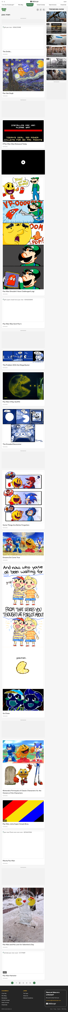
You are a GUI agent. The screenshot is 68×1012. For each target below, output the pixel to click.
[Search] (4, 2)
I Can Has (4, 993)
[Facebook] (41, 10)
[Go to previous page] (12, 983)
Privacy (55, 1008)
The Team (25, 993)
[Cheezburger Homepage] (34, 1)
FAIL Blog (4, 995)
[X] (44, 10)
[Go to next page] (34, 983)
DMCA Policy (64, 1008)
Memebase (4, 998)
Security (58, 1008)
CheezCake (4, 1004)
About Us (25, 995)
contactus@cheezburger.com (53, 1000)
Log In (65, 1)
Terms (51, 1008)
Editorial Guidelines (28, 998)
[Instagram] (38, 10)
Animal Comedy (6, 1000)
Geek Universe (5, 1002)
